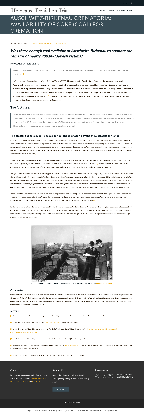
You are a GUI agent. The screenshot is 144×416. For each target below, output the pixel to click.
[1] (23, 74)
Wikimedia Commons (104, 283)
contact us (36, 381)
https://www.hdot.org (52, 322)
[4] (97, 164)
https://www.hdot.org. (73, 345)
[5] (78, 184)
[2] (49, 96)
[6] (94, 200)
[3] (36, 154)
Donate (60, 389)
